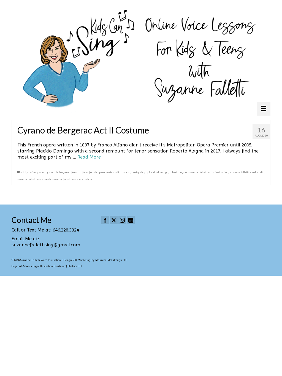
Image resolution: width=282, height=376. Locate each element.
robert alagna (178, 172)
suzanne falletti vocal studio (247, 172)
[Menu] (263, 109)
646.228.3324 (66, 230)
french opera (97, 172)
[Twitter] (114, 220)
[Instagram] (122, 220)
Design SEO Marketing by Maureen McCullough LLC (95, 259)
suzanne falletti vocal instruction (208, 172)
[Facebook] (105, 220)
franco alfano (79, 172)
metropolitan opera (118, 172)
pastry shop (139, 172)
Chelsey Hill (75, 266)
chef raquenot (36, 172)
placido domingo (157, 172)
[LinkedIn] (131, 220)
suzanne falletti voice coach (34, 179)
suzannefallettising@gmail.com (46, 244)
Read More (89, 157)
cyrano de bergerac (58, 172)
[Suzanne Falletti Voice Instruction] (141, 60)
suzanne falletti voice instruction (72, 179)
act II (23, 172)
